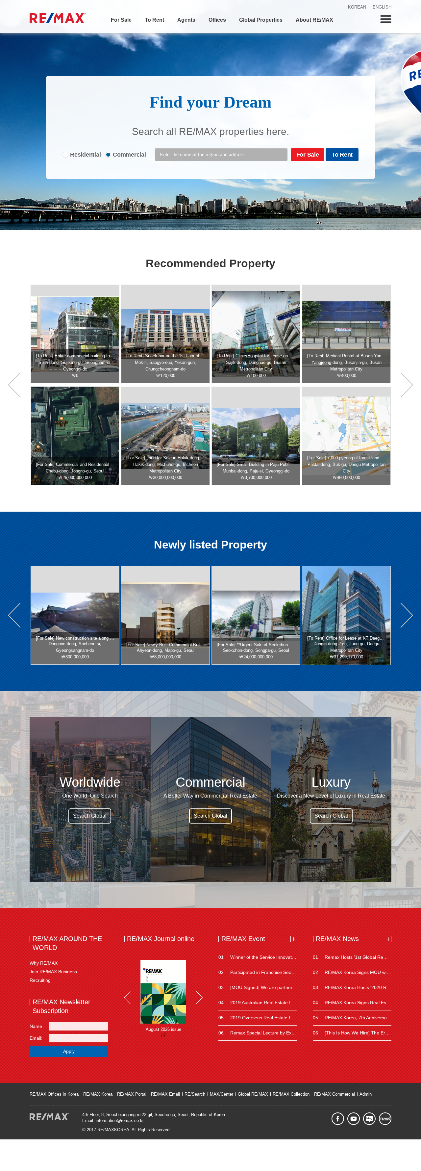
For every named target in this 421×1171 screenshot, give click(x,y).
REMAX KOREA (58, 18)
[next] (407, 384)
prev (14, 384)
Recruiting (40, 980)
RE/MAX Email (165, 1094)
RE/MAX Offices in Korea (54, 1094)
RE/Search (195, 1094)
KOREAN (357, 7)
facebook (338, 1118)
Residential (85, 154)
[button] (14, 615)
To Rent (154, 20)
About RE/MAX (314, 20)
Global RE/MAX (253, 1094)
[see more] (293, 939)
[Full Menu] (385, 19)
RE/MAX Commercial (334, 1094)
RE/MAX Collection (291, 1094)
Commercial (129, 154)
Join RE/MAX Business (53, 971)
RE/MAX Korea (97, 1094)
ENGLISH (382, 7)
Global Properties (261, 20)
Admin (365, 1094)
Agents (186, 20)
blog (369, 1118)
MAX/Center (221, 1094)
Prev (127, 997)
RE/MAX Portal (131, 1094)
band (385, 1118)
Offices (217, 20)
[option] (75, 334)
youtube (353, 1118)
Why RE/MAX (44, 963)
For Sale (121, 20)
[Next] (199, 997)
